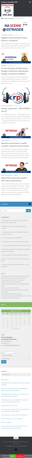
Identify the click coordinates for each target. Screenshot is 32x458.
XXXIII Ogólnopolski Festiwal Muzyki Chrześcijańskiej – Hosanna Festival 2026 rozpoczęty (15, 401)
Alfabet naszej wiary (7, 106)
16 (16, 321)
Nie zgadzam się (20, 456)
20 (3, 324)
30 (16, 326)
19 (28, 321)
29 (11, 326)
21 (7, 324)
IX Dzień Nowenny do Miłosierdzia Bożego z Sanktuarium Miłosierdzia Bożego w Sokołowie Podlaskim (14, 71)
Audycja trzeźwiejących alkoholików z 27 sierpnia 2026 (17, 245)
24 (20, 324)
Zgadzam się (13, 456)
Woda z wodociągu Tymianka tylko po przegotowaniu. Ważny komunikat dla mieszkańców (14, 389)
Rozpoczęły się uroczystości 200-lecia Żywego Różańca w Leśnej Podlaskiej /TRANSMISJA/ (15, 410)
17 (20, 321)
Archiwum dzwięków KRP (9, 2)
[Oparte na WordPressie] (10, 446)
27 (3, 326)
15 (11, 321)
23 (16, 324)
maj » (17, 329)
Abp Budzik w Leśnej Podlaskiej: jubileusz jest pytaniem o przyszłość (16, 384)
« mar (14, 329)
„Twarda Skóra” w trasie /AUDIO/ (9, 406)
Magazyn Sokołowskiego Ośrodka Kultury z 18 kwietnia (14, 39)
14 (7, 321)
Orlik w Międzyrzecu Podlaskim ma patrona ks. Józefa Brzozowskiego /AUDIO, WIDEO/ (15, 395)
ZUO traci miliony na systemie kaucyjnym (12, 419)
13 (3, 321)
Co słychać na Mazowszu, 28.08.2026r (12, 238)
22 (11, 324)
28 (7, 326)
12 (28, 319)
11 (24, 319)
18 (24, 321)
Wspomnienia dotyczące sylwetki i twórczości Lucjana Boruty (14, 179)
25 (24, 324)
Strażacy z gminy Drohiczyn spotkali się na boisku (15, 255)
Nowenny (3, 65)
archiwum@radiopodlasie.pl (12, 345)
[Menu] (30, 2)
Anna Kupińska (5, 140)
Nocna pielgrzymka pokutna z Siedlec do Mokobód (14, 415)
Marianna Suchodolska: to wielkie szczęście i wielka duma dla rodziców (15, 144)
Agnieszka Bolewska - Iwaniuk (9, 175)
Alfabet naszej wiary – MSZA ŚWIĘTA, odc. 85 (16, 110)
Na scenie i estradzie (6, 35)
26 (28, 324)
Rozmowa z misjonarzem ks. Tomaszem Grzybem (16, 242)
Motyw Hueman (23, 446)
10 (20, 319)
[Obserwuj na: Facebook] (30, 204)
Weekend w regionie (6, 422)
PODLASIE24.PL (5, 379)
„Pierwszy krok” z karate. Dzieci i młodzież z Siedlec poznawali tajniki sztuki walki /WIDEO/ (14, 427)
